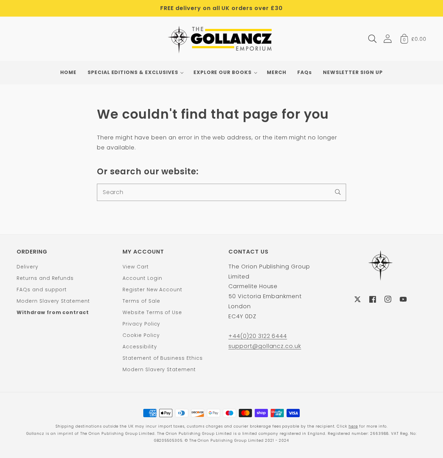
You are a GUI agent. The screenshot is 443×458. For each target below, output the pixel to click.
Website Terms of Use (152, 312)
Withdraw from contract (53, 312)
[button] (372, 38)
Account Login (142, 278)
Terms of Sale (141, 300)
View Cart (136, 266)
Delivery (27, 266)
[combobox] (221, 192)
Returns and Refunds (45, 278)
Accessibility (140, 346)
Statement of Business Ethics (163, 358)
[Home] (221, 38)
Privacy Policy (141, 323)
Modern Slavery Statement (53, 300)
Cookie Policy (141, 335)
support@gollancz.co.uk (264, 346)
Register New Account (152, 289)
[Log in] (387, 38)
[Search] (337, 192)
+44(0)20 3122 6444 (257, 336)
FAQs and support (42, 289)
